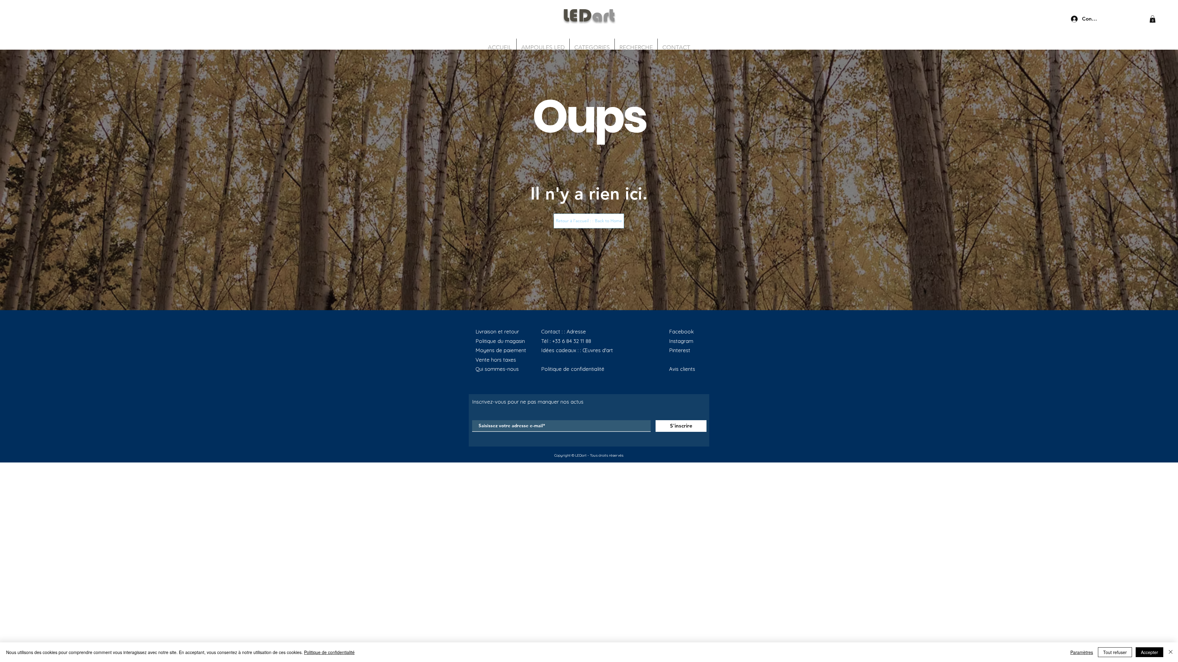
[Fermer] (1170, 652)
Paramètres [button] (1081, 652)
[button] (1152, 19)
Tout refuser (1115, 652)
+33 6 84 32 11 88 (571, 341)
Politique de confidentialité (329, 652)
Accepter (1149, 652)
